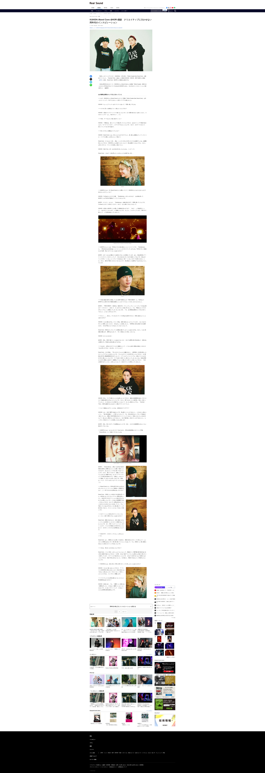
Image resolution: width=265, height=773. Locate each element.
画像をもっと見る (170, 657)
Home (92, 7)
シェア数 (170, 587)
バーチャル (144, 752)
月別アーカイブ (93, 756)
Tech (111, 7)
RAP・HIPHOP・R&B (116, 752)
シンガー (94, 27)
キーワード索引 (93, 759)
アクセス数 (159, 587)
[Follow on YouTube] (172, 8)
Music (99, 7)
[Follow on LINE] (174, 8)
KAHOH (112, 27)
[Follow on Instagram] (170, 8)
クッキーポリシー (104, 767)
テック (171, 10)
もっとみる (149, 654)
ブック (171, 11)
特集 (92, 10)
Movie (105, 7)
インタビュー (99, 10)
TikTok (109, 27)
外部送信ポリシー (113, 767)
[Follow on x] (168, 8)
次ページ (124, 611)
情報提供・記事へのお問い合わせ (118, 765)
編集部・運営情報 (106, 765)
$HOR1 (121, 27)
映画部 (165, 11)
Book (117, 7)
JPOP (106, 27)
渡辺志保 (102, 27)
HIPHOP (98, 27)
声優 (164, 752)
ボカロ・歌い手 (151, 752)
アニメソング (159, 752)
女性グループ (138, 752)
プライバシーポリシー (94, 767)
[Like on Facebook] (167, 8)
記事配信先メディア (122, 767)
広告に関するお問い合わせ (132, 765)
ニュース (117, 10)
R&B (91, 27)
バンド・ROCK (107, 752)
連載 (111, 10)
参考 (100, 80)
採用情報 (141, 765)
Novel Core (117, 27)
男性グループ (131, 752)
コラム (105, 10)
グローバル (124, 752)
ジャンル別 (123, 10)
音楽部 (164, 10)
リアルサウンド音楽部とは (95, 765)
